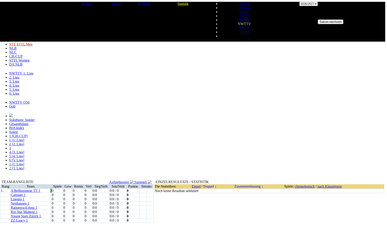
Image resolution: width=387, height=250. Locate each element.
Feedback (144, 4)
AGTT (244, 4)
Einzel (196, 186)
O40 (12, 106)
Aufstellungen (119, 182)
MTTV (244, 20)
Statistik (183, 4)
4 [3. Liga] (16, 152)
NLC (13, 52)
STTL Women (19, 60)
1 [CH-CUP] (18, 136)
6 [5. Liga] (16, 160)
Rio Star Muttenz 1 (24, 212)
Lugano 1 (17, 199)
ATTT (244, 12)
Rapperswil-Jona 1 (24, 207)
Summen (140, 182)
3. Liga (14, 81)
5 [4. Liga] (16, 156)
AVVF (244, 16)
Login (116, 4)
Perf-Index (16, 128)
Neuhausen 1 (20, 203)
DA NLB (16, 64)
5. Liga (14, 89)
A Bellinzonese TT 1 (25, 190)
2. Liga (14, 77)
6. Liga (14, 93)
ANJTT (244, 8)
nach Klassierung (329, 186)
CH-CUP (16, 56)
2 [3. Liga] (16, 168)
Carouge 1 (18, 195)
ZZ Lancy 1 (19, 220)
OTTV (244, 28)
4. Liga (14, 85)
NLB (13, 48)
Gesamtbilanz (18, 124)
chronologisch (305, 186)
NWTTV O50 (19, 102)
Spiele (13, 132)
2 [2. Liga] (16, 144)
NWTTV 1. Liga (21, 73)
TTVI (244, 32)
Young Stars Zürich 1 (26, 216)
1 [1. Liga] (16, 140)
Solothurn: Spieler (22, 120)
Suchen (86, 4)
